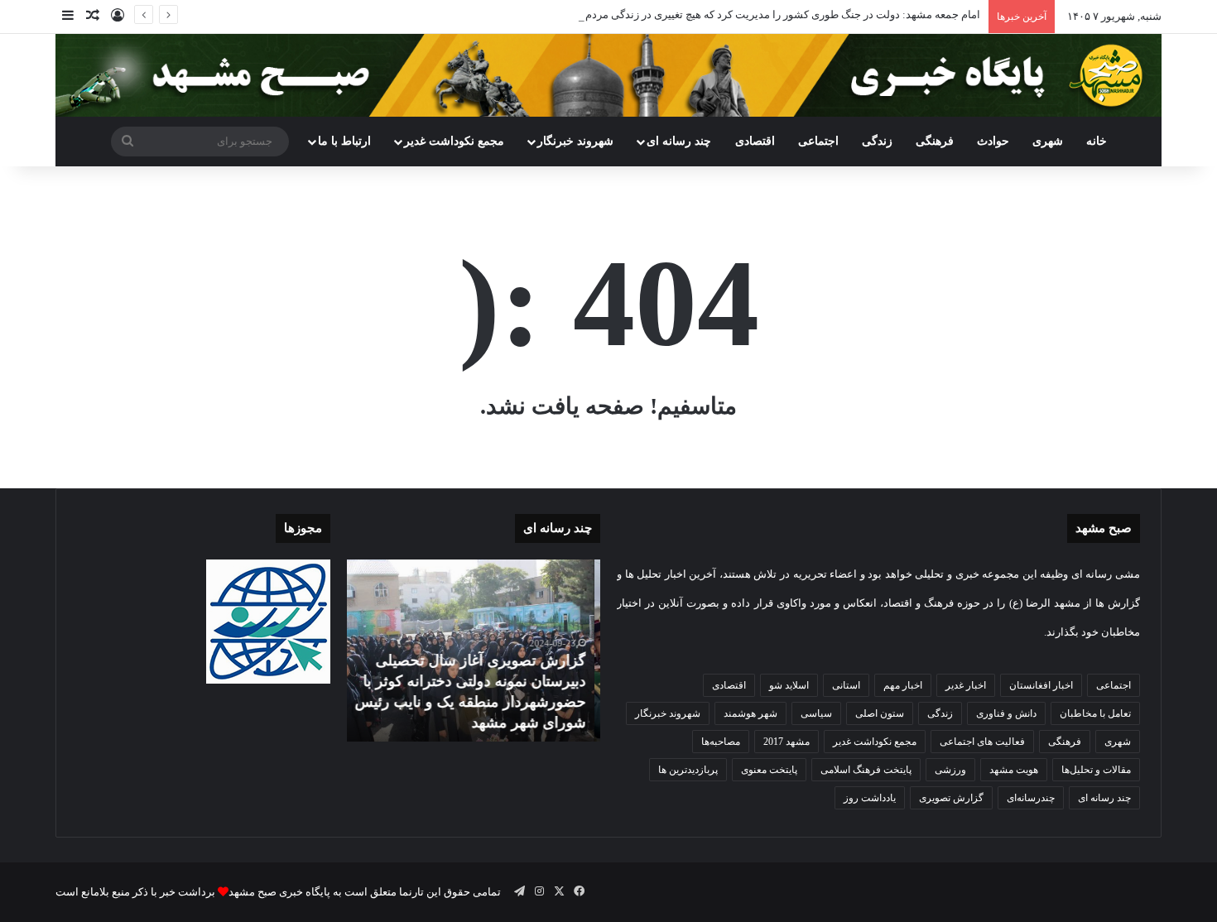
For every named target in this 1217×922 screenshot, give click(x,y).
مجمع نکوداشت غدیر (454, 141)
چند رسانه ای (679, 141)
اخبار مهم (902, 685)
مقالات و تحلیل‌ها (1096, 770)
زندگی (877, 141)
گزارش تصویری (951, 798)
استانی (846, 685)
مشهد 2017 (786, 741)
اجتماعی (818, 141)
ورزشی (950, 770)
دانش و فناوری (1006, 713)
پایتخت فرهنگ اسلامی (866, 770)
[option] (473, 650)
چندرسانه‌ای (1031, 798)
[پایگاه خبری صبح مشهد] (608, 75)
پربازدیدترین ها (688, 770)
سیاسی (816, 713)
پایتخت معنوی (769, 770)
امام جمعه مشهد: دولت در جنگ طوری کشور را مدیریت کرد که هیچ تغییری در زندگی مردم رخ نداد (765, 14)
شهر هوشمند (750, 713)
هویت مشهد (1013, 770)
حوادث (993, 141)
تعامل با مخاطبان (1095, 713)
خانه (1096, 141)
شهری (1047, 141)
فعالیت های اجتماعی (982, 741)
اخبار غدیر (965, 685)
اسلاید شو (789, 685)
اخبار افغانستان (1041, 685)
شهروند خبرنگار (667, 713)
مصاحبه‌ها (720, 741)
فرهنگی (935, 141)
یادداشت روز (870, 798)
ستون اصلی (879, 713)
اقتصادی (755, 141)
